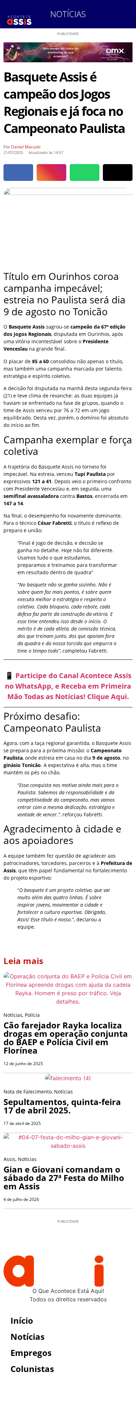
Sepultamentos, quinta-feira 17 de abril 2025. (62, 1106)
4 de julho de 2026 (21, 1199)
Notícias (68, 14)
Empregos (31, 1352)
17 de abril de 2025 (22, 1123)
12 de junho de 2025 (23, 1064)
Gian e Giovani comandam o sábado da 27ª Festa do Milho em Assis (63, 1177)
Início (21, 1320)
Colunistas (32, 1368)
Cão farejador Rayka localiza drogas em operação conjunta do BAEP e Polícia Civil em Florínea (65, 1037)
